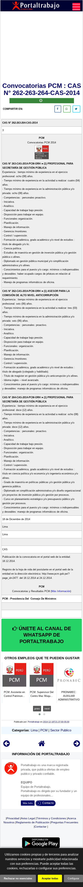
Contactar (41, 826)
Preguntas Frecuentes (64, 822)
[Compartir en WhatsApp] (67, 109)
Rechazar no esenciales (18, 878)
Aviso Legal (28, 818)
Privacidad (13, 818)
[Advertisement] (41, 47)
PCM (43, 730)
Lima (34, 730)
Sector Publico (60, 730)
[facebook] (57, 109)
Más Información (61, 591)
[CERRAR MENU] (76, 7)
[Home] (41, 745)
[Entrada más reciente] (6, 745)
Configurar (73, 878)
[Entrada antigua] (77, 745)
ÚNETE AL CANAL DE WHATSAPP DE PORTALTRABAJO (44, 635)
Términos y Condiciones (51, 818)
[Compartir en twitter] (76, 109)
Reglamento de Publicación (32, 822)
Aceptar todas (50, 878)
